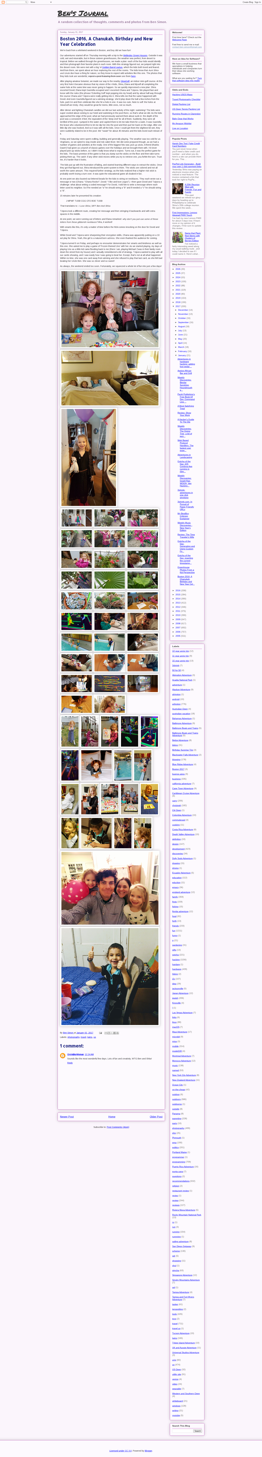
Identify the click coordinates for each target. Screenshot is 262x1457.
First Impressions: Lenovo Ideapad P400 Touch (184, 213)
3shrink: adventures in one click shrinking (185, 494)
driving (175, 868)
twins (89, 1037)
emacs (175, 887)
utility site (176, 1374)
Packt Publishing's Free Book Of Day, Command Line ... (186, 398)
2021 (178, 290)
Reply (70, 1063)
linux (174, 1022)
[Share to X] (111, 1033)
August (181, 326)
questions (176, 1176)
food (174, 916)
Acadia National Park (182, 680)
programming (178, 1162)
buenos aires (178, 774)
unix (174, 1360)
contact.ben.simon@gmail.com (187, 47)
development (178, 849)
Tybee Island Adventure (183, 1343)
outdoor (176, 1094)
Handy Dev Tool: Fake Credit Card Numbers (186, 144)
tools (174, 1314)
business (176, 779)
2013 (178, 602)
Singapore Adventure (182, 1275)
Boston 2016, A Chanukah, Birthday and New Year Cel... (186, 580)
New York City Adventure (184, 1075)
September (183, 322)
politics (175, 1147)
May (180, 339)
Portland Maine (179, 1152)
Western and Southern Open (186, 1393)
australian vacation (181, 713)
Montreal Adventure (181, 1056)
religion (175, 1186)
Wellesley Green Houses (135, 55)
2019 (178, 298)
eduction (176, 882)
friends (175, 926)
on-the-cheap (178, 1089)
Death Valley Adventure (183, 834)
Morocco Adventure (181, 1061)
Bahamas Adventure (182, 718)
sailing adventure (180, 1241)
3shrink (175, 665)
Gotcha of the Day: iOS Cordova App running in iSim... (185, 466)
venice (175, 1379)
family (175, 897)
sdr (173, 1256)
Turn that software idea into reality (187, 79)
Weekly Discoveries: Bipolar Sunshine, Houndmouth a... (185, 383)
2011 (178, 611)
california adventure (181, 783)
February (183, 351)
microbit (176, 1036)
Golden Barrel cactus (112, 67)
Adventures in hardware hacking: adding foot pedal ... (186, 363)
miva (174, 1041)
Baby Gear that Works (182, 118)
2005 (178, 636)
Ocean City (177, 1085)
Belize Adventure (180, 740)
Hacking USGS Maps (182, 94)
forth (174, 921)
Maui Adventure (179, 1032)
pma (174, 1142)
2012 (178, 607)
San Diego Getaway (181, 1246)
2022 (178, 285)
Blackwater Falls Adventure (185, 755)
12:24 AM (89, 1054)
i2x (173, 979)
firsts (174, 901)
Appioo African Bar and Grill (185, 371)
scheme (176, 1251)
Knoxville (176, 1003)
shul (174, 1265)
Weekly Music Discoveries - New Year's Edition (185, 527)
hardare (176, 964)
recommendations (181, 1181)
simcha (175, 1270)
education (177, 877)
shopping (176, 1260)
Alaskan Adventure (181, 689)
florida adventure (180, 911)
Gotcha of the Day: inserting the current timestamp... (185, 559)
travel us (176, 1328)
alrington (176, 694)
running (176, 1232)
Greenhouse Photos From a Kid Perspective (186, 570)
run (173, 1227)
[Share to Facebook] (114, 1033)
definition (176, 839)
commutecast (178, 820)
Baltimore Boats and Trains (185, 728)
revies (175, 1195)
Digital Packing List (181, 104)
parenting (176, 1118)
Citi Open (176, 810)
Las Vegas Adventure (182, 1012)
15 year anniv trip (180, 661)
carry (174, 800)
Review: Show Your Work (184, 414)
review (175, 1200)
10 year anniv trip (180, 651)
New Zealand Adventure (183, 1080)
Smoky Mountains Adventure (186, 1280)
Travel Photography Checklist (186, 99)
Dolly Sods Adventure (182, 858)
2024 (178, 277)
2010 (178, 615)
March (181, 347)
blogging (176, 759)
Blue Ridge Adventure (182, 764)
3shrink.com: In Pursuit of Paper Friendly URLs (186, 505)
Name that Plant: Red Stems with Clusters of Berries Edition (193, 237)
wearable (176, 1388)
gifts (174, 950)
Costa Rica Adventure (182, 829)
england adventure (181, 892)
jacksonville (177, 988)
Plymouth (176, 1137)
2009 (178, 619)
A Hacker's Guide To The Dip (186, 420)
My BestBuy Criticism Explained (183, 516)
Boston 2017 (178, 769)
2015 (178, 594)
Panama (176, 1113)
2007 (178, 627)
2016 (178, 590)
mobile (175, 1046)
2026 (178, 269)
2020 (178, 294)
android (176, 699)
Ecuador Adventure (181, 873)
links (174, 1017)
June (180, 334)
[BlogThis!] (108, 1033)
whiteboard (177, 1401)
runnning (176, 1236)
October (182, 318)
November (183, 314)
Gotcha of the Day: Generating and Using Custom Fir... (186, 546)
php (174, 1133)
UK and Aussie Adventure (184, 1347)
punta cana (177, 1171)
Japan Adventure (180, 993)
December (183, 310)
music (175, 1065)
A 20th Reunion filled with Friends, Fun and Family (193, 188)
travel (83, 1037)
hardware (176, 969)
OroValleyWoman (75, 1054)
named (175, 1070)
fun (173, 930)
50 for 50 (176, 670)
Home (111, 1116)
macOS (175, 1027)
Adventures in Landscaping (185, 456)
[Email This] (105, 1033)
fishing (175, 906)
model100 (177, 1051)
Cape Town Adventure (182, 788)
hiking (175, 974)
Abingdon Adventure (182, 675)
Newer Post (67, 1116)
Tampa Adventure (180, 1292)
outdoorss (177, 1104)
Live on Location (180, 128)
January (182, 355)
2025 (178, 273)
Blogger (148, 1451)
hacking (176, 959)
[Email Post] (100, 1033)
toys (174, 1318)
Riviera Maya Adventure (183, 1210)
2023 (178, 281)
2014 (178, 598)
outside (175, 1109)
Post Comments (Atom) (118, 1127)
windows (176, 1406)
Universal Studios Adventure (185, 1352)
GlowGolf (125, 81)
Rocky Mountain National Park (186, 1215)
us (95, 1037)
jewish (175, 998)
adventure (177, 685)
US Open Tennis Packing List (186, 109)
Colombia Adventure (182, 815)
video (174, 1384)
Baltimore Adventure (182, 723)
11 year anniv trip (180, 656)
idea (174, 983)
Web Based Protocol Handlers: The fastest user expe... (185, 445)
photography (74, 1037)
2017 (178, 306)
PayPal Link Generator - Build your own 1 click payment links (186, 165)
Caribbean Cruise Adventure (185, 793)
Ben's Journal (83, 13)
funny (175, 935)
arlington (176, 704)
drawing (176, 863)
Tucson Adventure (181, 1333)
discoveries (177, 853)
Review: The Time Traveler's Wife (186, 535)
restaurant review (180, 1191)
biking (175, 745)
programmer (178, 1157)
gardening (177, 945)
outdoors (176, 1099)
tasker (175, 1304)
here (133, 76)
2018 (178, 302)
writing (175, 1410)
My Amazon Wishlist (181, 123)
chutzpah (176, 805)
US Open (176, 1369)
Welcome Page (179, 39)
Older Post (156, 1116)
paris (174, 1123)
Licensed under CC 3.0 (120, 1451)
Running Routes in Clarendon (186, 114)
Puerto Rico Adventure (183, 1166)
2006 (178, 632)
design (175, 844)
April (180, 343)
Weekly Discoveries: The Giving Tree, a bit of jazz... (185, 431)
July (180, 330)
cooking (176, 825)
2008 (178, 623)
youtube (176, 1415)
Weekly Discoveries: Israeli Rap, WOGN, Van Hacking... (184, 480)
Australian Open (180, 709)
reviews (176, 1205)
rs (173, 1222)
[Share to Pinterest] (117, 1033)
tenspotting (177, 1309)
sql (173, 1287)
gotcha (175, 955)
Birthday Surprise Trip (182, 750)
